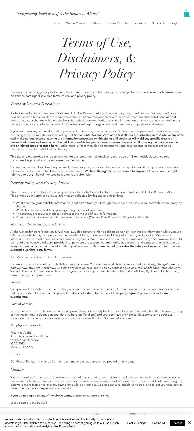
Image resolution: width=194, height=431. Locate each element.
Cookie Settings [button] (136, 423)
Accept (178, 423)
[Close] (189, 423)
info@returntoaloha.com (163, 267)
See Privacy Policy (65, 426)
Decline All (158, 423)
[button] (186, 13)
